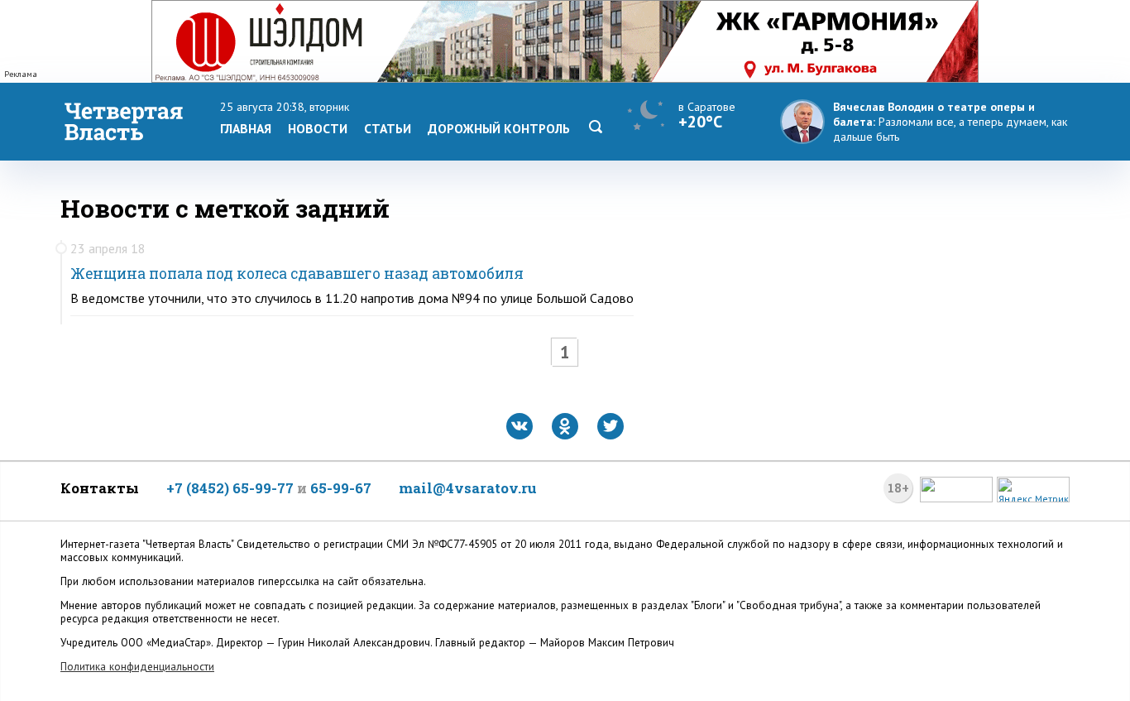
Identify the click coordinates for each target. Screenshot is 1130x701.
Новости (317, 128)
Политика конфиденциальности (137, 667)
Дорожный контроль (499, 128)
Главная (245, 128)
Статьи (387, 128)
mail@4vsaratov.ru (468, 487)
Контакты (99, 487)
